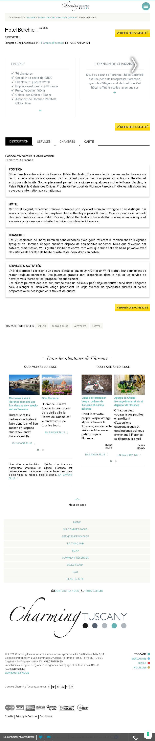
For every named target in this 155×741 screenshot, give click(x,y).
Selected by (75, 565)
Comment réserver (75, 558)
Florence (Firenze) (52, 43)
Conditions (46, 716)
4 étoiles (80, 326)
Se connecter (11, 737)
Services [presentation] (43, 142)
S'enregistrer (27, 737)
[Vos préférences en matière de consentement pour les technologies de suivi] (148, 734)
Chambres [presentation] (67, 142)
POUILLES (140, 667)
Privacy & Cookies (26, 716)
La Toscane (75, 543)
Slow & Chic (60, 326)
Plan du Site (75, 579)
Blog (75, 551)
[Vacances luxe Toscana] (80, 6)
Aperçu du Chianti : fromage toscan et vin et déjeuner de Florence (128, 402)
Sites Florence (50, 398)
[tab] (18, 141)
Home (77, 522)
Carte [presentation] (89, 142)
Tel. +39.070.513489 (77, 43)
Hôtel (96, 326)
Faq (75, 572)
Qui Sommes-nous (75, 529)
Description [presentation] (18, 142)
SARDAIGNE (139, 659)
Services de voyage (75, 536)
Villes (42, 326)
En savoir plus (22, 443)
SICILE (142, 663)
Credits (9, 716)
